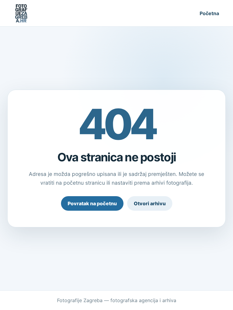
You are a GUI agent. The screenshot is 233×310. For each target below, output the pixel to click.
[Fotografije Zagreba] (21, 13)
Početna (209, 13)
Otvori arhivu (150, 203)
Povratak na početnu (92, 203)
